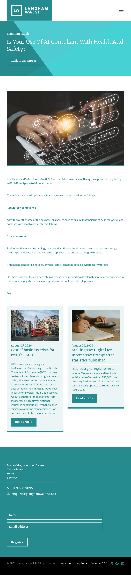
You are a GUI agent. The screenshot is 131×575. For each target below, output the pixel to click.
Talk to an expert (23, 60)
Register (17, 542)
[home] (29, 10)
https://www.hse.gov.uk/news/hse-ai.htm (36, 293)
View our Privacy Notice (75, 563)
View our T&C (99, 563)
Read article (23, 421)
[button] (120, 10)
